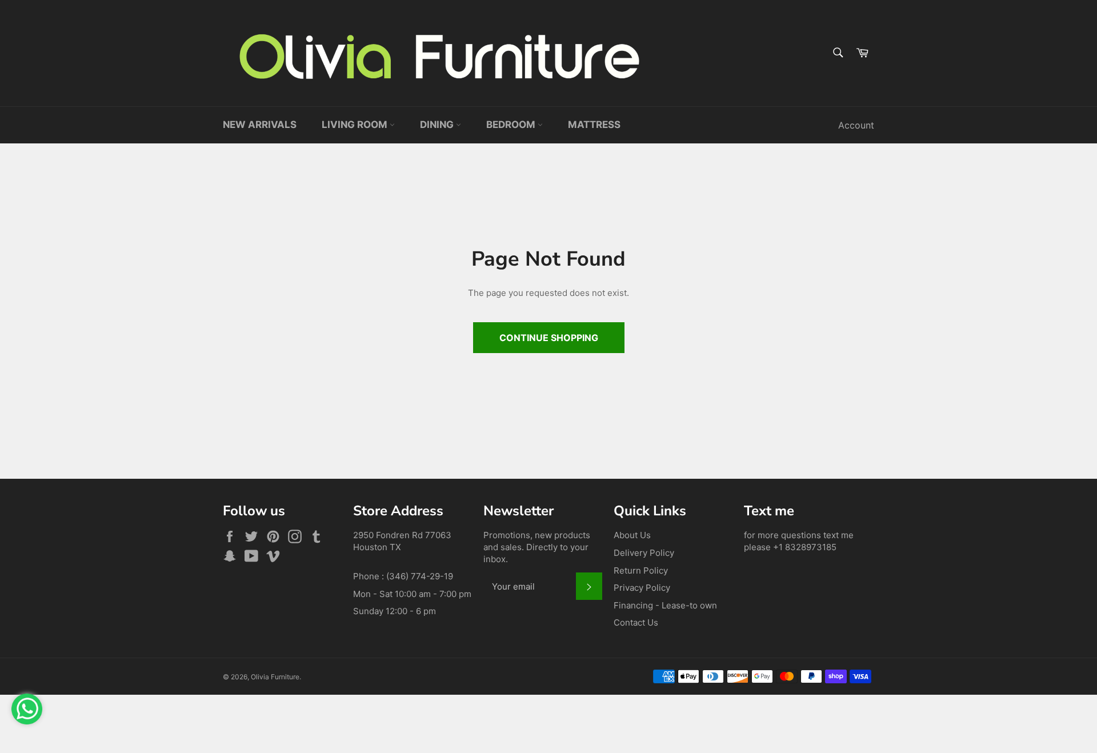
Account (856, 125)
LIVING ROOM (356, 124)
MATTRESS (594, 124)
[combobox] (837, 53)
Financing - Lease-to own (665, 605)
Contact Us (636, 622)
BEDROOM (512, 124)
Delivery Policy (644, 552)
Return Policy (641, 570)
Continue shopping (548, 337)
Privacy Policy (642, 587)
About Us (632, 535)
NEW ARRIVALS (260, 124)
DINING (438, 124)
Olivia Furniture (275, 676)
